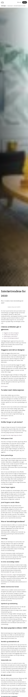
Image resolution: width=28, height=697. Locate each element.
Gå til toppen (4, 386)
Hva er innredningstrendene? (11, 338)
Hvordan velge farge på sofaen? (14, 435)
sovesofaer (9, 575)
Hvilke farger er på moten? (10, 336)
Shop (24, 2)
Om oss (19, 2)
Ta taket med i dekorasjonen (11, 334)
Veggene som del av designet (11, 333)
